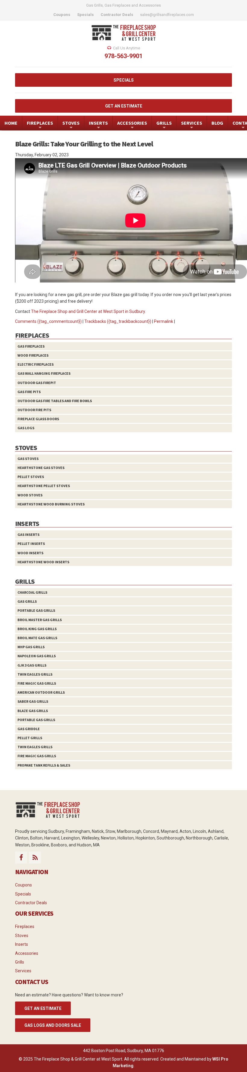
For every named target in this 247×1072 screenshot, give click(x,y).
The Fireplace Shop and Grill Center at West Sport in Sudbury (88, 311)
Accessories (26, 953)
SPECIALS (124, 80)
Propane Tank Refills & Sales (43, 765)
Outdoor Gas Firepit (36, 382)
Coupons (23, 885)
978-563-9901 (123, 56)
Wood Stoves (29, 495)
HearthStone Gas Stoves (40, 467)
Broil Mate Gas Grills (37, 638)
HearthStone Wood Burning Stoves (51, 504)
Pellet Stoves (30, 476)
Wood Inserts (30, 553)
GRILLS (164, 125)
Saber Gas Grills (32, 701)
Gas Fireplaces (31, 346)
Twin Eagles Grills (34, 674)
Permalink (163, 321)
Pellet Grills (29, 738)
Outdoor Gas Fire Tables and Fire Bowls (54, 400)
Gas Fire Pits (29, 391)
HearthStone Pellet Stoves (43, 485)
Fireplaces (24, 926)
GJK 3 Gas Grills (31, 665)
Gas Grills (27, 601)
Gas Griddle (28, 729)
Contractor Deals (31, 902)
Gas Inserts (28, 534)
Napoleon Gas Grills (36, 656)
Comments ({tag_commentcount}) (48, 321)
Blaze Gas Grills (32, 710)
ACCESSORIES (132, 125)
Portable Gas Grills (36, 610)
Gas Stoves (28, 458)
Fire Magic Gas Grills (36, 683)
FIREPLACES (40, 125)
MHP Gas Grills (31, 647)
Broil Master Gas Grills (39, 619)
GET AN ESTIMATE (123, 106)
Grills (19, 962)
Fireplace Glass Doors (38, 419)
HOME (11, 123)
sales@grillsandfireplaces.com (167, 14)
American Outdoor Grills (41, 692)
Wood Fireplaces (32, 355)
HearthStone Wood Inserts (43, 562)
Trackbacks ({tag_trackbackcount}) (117, 321)
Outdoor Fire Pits (34, 410)
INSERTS (98, 125)
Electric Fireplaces (35, 364)
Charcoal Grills (32, 592)
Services (23, 970)
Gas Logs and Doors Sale (52, 1025)
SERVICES (191, 125)
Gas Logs (25, 428)
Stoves (21, 935)
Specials (23, 894)
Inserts (21, 944)
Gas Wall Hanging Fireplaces (43, 373)
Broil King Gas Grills (37, 629)
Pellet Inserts (31, 543)
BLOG (217, 123)
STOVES (71, 125)
